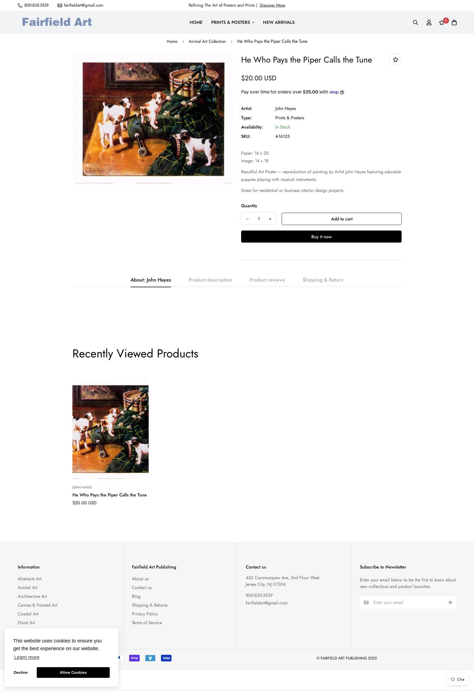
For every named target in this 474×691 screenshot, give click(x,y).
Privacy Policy (145, 614)
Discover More (272, 5)
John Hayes (285, 108)
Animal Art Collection (207, 41)
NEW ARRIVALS (279, 22)
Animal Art (28, 587)
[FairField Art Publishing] (59, 22)
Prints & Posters (289, 118)
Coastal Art (28, 614)
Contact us (141, 587)
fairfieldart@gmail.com (266, 603)
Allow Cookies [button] (73, 672)
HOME (196, 22)
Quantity (249, 206)
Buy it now (321, 237)
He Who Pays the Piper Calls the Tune (109, 495)
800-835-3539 (259, 595)
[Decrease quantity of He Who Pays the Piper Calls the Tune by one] (247, 219)
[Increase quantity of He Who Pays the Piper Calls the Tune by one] (270, 219)
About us (140, 579)
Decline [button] (21, 672)
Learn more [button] (27, 657)
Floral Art (26, 622)
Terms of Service (147, 622)
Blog (136, 596)
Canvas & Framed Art (37, 605)
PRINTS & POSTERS (230, 22)
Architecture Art (32, 596)
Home (172, 41)
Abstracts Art (29, 579)
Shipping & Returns (149, 605)
